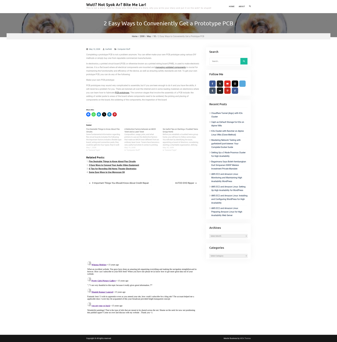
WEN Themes (245, 338)
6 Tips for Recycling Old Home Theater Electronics (112, 168)
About (242, 6)
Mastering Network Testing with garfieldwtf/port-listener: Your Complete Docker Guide (226, 143)
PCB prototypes (122, 92)
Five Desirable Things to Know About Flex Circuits (112, 161)
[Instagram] (235, 84)
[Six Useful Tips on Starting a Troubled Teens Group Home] (182, 139)
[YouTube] (227, 84)
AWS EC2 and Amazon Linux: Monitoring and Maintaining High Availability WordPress (226, 177)
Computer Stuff (124, 49)
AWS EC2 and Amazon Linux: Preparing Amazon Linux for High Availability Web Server (226, 212)
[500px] (242, 84)
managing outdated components (170, 67)
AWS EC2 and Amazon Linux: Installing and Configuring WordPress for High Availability (229, 199)
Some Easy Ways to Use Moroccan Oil (107, 172)
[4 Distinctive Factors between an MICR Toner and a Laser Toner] (143, 139)
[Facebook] (212, 84)
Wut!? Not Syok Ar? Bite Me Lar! (116, 4)
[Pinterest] (227, 90)
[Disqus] (142, 225)
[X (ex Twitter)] (220, 84)
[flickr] (220, 90)
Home (231, 6)
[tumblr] (212, 90)
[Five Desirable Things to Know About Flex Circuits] (105, 139)
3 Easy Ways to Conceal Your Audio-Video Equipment (114, 165)
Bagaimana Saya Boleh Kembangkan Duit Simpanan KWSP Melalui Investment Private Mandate (228, 165)
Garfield (108, 49)
